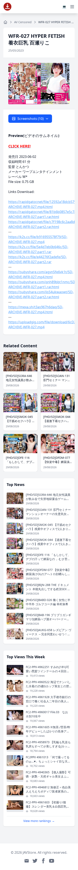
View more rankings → (39, 821)
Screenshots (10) (30, 118)
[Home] (5, 22)
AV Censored (23, 22)
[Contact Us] (26, 860)
